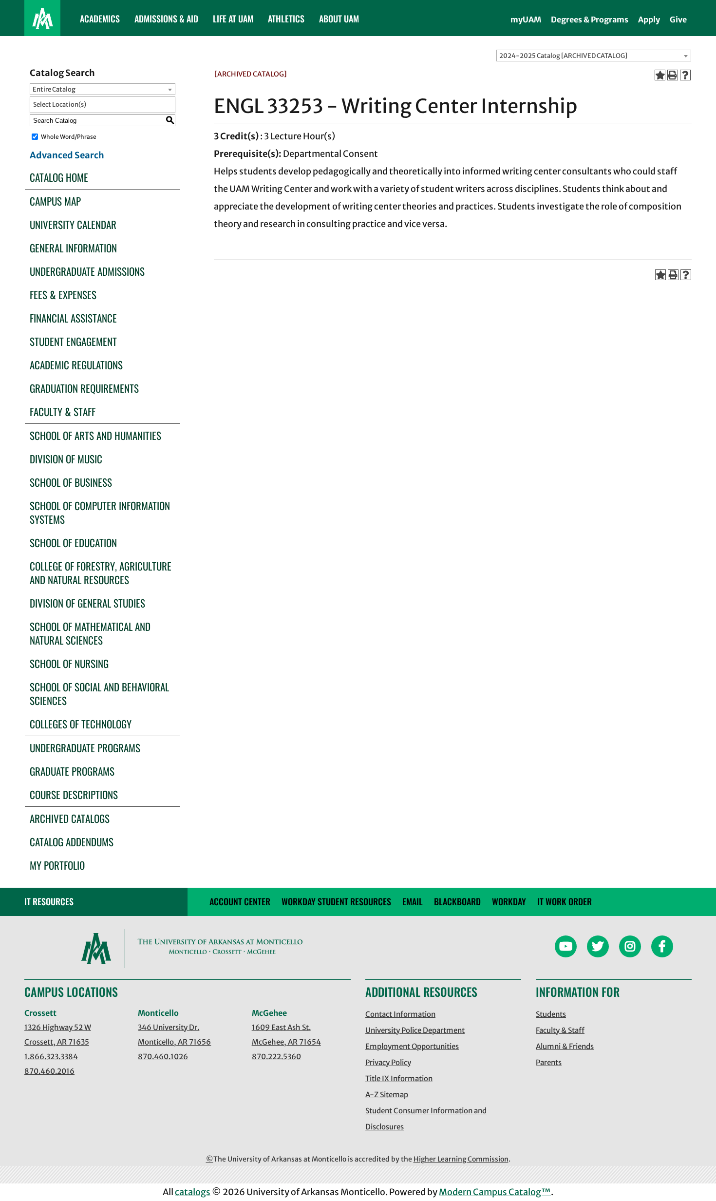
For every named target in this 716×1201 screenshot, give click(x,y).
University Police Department (415, 1030)
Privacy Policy (388, 1062)
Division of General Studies (87, 602)
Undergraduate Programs (85, 747)
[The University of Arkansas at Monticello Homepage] (42, 18)
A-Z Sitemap (386, 1094)
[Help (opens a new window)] (685, 75)
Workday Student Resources (336, 901)
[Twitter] (598, 948)
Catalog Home (59, 177)
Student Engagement (73, 341)
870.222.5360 (276, 1056)
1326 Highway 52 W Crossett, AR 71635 (57, 1035)
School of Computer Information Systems (100, 512)
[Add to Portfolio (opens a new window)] (660, 75)
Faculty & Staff (62, 411)
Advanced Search (67, 155)
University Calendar (73, 224)
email (412, 901)
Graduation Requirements (84, 388)
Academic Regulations (76, 364)
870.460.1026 (163, 1056)
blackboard (457, 901)
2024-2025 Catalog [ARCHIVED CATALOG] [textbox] (563, 56)
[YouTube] (566, 948)
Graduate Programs (72, 771)
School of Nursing (69, 663)
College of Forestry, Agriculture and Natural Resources (100, 572)
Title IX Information (399, 1078)
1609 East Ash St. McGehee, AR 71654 (286, 1035)
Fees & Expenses (63, 294)
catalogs (192, 1192)
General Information (73, 247)
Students (551, 1014)
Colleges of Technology (81, 723)
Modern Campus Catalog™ (495, 1192)
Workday (509, 901)
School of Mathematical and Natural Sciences (90, 633)
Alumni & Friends (565, 1046)
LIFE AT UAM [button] (233, 18)
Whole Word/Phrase (68, 136)
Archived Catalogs (70, 818)
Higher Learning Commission (461, 1159)
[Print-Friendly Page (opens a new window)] (672, 75)
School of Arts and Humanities (95, 435)
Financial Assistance (73, 317)
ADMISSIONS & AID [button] (166, 18)
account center (239, 901)
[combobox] (593, 55)
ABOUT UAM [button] (339, 18)
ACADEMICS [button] (100, 18)
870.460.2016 (49, 1071)
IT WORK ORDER (564, 901)
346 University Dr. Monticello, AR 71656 (174, 1035)
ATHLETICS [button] (286, 18)
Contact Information (400, 1014)
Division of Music (66, 458)
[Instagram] (630, 948)
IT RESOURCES (49, 901)
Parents (549, 1062)
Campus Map (55, 201)
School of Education (73, 542)
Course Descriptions (74, 794)
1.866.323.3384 (51, 1056)
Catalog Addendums (71, 841)
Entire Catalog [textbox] (54, 89)
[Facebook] (662, 948)
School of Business (71, 482)
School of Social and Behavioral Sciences (99, 693)
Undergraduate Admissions (87, 271)
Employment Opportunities (412, 1046)
